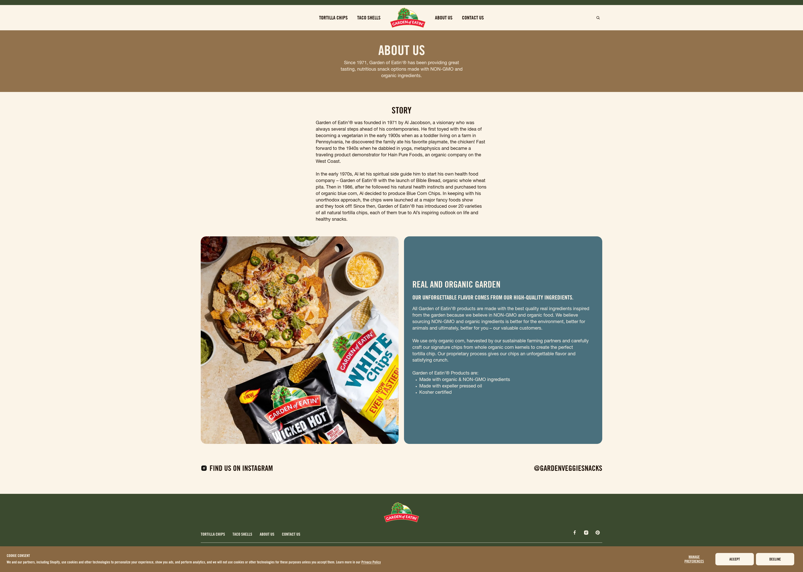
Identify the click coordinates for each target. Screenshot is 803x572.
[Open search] (598, 17)
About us (267, 534)
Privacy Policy (371, 562)
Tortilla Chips (213, 534)
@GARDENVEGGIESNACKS (568, 468)
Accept (734, 559)
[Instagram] (586, 532)
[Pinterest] (597, 532)
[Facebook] (574, 532)
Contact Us (291, 534)
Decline (775, 559)
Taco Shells (243, 534)
